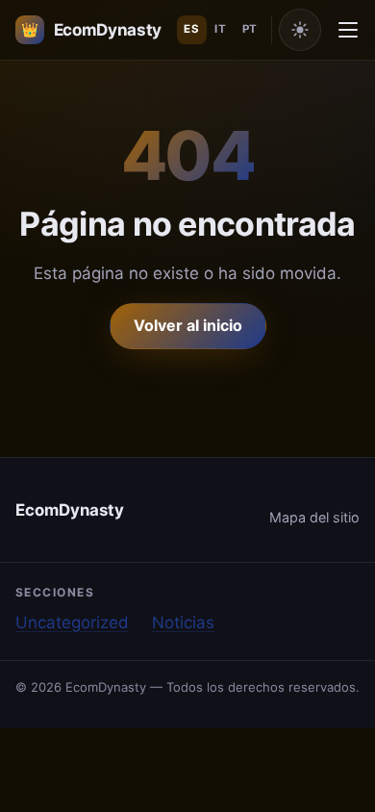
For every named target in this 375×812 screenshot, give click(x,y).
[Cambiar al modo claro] (300, 30)
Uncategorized (72, 622)
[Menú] (348, 30)
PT (250, 29)
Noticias (183, 622)
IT (220, 29)
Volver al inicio (188, 325)
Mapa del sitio (314, 517)
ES (191, 29)
